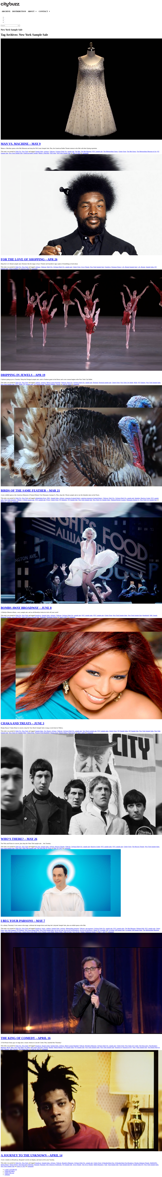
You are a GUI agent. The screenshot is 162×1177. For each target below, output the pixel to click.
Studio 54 (96, 930)
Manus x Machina (43, 153)
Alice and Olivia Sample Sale (30, 617)
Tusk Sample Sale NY (125, 1164)
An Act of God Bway (86, 930)
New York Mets (19, 1047)
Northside (43, 617)
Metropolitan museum (72, 928)
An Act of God (58, 930)
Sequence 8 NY (127, 1047)
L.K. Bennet (141, 267)
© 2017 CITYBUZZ (10, 1169)
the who (37, 846)
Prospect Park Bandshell (42, 733)
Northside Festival (51, 617)
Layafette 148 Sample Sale (117, 930)
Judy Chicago (14, 1049)
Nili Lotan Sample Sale (63, 153)
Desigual (95, 382)
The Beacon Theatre (138, 846)
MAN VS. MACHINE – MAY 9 (21, 143)
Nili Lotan (53, 153)
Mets (12, 1047)
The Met (77, 151)
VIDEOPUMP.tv (9, 1171)
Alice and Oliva (16, 617)
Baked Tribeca (63, 733)
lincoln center (46, 1046)
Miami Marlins (58, 1047)
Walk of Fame (67, 932)
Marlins (51, 1047)
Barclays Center (145, 498)
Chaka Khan (30, 733)
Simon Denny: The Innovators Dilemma (21, 1164)
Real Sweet (71, 733)
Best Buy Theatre (43, 1047)
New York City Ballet (126, 382)
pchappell (85, 153)
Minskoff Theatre (6, 617)
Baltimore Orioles (90, 932)
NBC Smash (153, 615)
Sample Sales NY (138, 1164)
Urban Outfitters (13, 268)
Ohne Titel (18, 848)
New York (25, 151)
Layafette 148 (104, 930)
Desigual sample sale (105, 382)
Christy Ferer (122, 151)
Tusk (105, 1164)
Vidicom (52, 151)
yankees (37, 382)
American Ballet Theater (30, 153)
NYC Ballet (18, 384)
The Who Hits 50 (42, 848)
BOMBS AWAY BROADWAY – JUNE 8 (26, 607)
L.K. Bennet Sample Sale (129, 267)
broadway (38, 615)
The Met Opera (131, 151)
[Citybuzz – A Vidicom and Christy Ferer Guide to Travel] (10, 5)
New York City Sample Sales (101, 500)
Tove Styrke (76, 932)
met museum (89, 928)
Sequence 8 (118, 1047)
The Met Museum (86, 151)
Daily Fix (18, 151)
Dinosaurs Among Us (132, 500)
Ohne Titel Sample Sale (29, 848)
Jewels (58, 384)
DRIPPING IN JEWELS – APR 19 (23, 375)
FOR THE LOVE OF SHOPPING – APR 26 (29, 259)
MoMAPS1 (153, 1163)
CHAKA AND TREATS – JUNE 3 (22, 723)
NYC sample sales (87, 615)
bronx (43, 928)
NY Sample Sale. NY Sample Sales (33, 384)
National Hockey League (118, 500)
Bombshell (145, 615)
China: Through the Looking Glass (11, 932)
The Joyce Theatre (87, 1164)
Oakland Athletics (50, 384)
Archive (6, 11)
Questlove (108, 267)
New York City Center (131, 1046)
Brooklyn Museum (90, 1046)
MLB (135, 382)
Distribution (19, 11)
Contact (43, 11)
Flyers (48, 500)
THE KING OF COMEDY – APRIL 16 (26, 1038)
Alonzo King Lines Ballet (29, 932)
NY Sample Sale (73, 500)
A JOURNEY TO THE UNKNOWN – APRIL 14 (31, 1155)
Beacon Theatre (59, 846)
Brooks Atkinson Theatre (141, 1163)
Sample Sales (39, 151)
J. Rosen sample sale (28, 500)
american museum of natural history (91, 498)
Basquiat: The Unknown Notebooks (51, 1164)
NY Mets (27, 1047)
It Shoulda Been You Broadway (124, 1163)
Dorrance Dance (116, 267)
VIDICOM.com (9, 1173)
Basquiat (36, 1164)
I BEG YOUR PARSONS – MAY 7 (23, 920)
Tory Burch (47, 731)
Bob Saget (34, 1047)
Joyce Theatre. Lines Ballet (46, 932)
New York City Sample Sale (148, 500)
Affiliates (7, 1174)
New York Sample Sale (16, 153)
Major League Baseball (53, 382)
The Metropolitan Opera (110, 151)
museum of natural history (72, 498)
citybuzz (46, 151)
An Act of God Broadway (71, 930)
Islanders (137, 498)
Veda (133, 1047)
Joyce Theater (85, 267)
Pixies (50, 848)
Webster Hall (140, 928)
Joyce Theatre (77, 1164)
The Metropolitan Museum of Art (146, 151)
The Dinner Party (24, 1049)
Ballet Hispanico (99, 1164)
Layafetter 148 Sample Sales (133, 930)
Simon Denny (5, 1164)
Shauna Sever (54, 733)
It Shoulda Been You (108, 1163)
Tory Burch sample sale (90, 731)
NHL (48, 498)
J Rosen (19, 500)
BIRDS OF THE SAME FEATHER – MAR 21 (30, 490)
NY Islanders (63, 500)
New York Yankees (10, 930)
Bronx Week (59, 932)
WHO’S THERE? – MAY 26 (19, 839)
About (31, 11)
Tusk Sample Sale (113, 1164)
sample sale (71, 151)
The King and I (143, 1046)
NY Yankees (141, 382)
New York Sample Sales (153, 382)
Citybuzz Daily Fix (61, 151)
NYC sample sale (97, 151)
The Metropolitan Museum (151, 930)
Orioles (82, 932)
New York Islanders (10, 500)
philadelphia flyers (40, 498)
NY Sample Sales (122, 731)
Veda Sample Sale (141, 1047)
